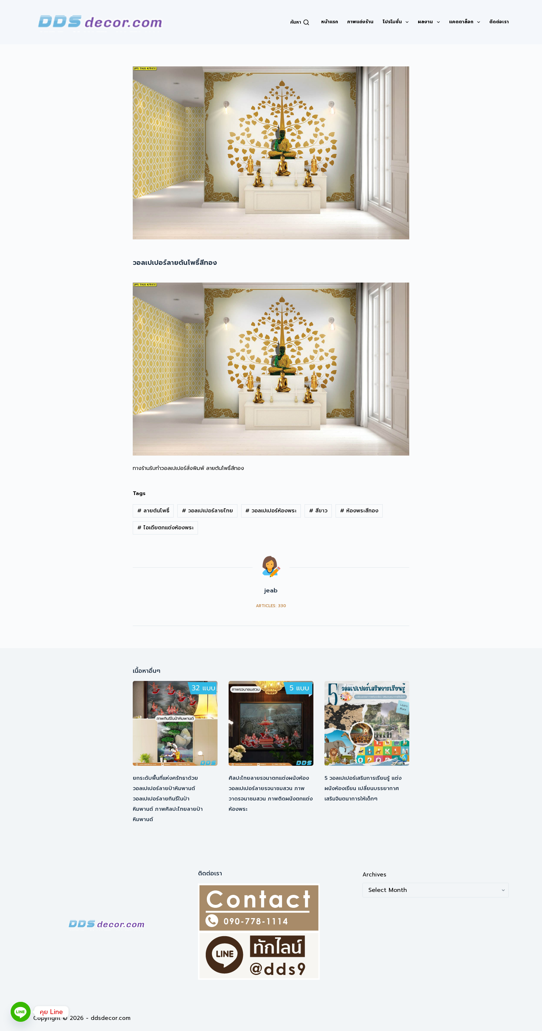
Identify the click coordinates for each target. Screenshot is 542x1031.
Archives (374, 875)
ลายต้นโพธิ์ (153, 511)
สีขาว (318, 511)
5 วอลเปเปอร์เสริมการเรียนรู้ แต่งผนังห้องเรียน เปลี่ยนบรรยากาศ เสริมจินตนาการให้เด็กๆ (363, 788)
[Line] (21, 1012)
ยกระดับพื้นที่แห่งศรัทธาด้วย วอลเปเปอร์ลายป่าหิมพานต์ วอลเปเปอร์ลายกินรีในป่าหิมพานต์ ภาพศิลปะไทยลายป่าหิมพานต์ (168, 798)
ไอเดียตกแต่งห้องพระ (165, 528)
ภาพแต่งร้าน (360, 21)
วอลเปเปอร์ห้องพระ (270, 511)
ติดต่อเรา (499, 21)
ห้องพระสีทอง (359, 511)
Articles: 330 (271, 606)
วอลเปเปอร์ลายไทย (207, 511)
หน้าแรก (329, 21)
